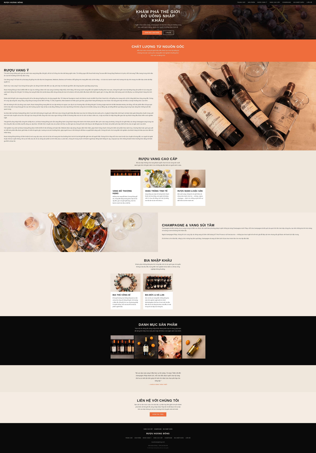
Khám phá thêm (158, 414)
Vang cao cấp (275, 2)
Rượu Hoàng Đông (13, 2)
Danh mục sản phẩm (152, 32)
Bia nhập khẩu (299, 2)
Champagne (286, 2)
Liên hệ (309, 2)
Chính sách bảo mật (163, 445)
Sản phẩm (251, 2)
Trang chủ (241, 2)
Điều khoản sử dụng (152, 445)
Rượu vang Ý (262, 2)
